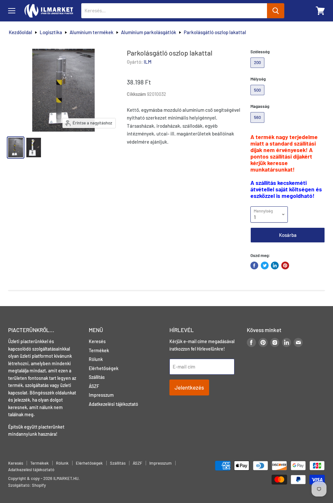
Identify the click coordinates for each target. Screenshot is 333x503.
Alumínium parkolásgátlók (148, 32)
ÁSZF (94, 386)
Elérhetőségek (103, 368)
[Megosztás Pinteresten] (285, 265)
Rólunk (96, 359)
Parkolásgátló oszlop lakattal (215, 32)
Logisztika (51, 32)
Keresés (97, 341)
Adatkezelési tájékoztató (113, 404)
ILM (148, 62)
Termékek (99, 350)
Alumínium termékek (91, 32)
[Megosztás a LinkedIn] (275, 265)
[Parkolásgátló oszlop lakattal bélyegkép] (15, 147)
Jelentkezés (189, 387)
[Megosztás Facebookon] (254, 265)
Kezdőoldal (20, 32)
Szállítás (97, 377)
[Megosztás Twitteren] (265, 265)
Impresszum (101, 395)
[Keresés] (275, 10)
